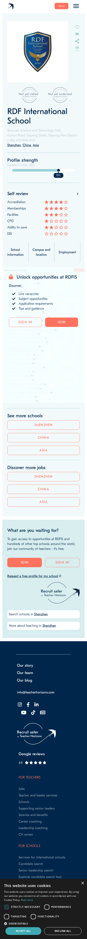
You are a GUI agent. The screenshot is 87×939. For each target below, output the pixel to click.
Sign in (25, 322)
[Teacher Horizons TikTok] (32, 712)
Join (61, 6)
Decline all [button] (63, 931)
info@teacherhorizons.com (35, 692)
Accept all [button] (23, 931)
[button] (43, 923)
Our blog (24, 680)
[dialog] (43, 909)
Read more (27, 900)
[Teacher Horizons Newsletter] (42, 712)
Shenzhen (43, 425)
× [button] (82, 883)
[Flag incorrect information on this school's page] (77, 34)
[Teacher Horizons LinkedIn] (36, 705)
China (43, 438)
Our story (25, 665)
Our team (25, 673)
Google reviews (32, 754)
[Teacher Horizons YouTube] (23, 712)
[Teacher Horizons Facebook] (28, 705)
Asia (43, 450)
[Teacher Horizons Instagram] (19, 705)
